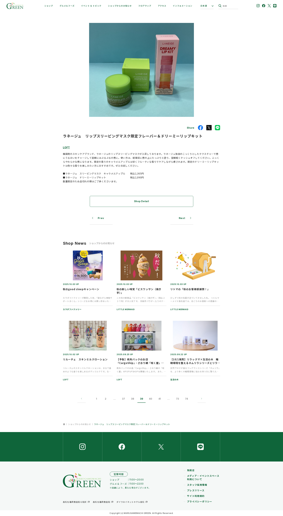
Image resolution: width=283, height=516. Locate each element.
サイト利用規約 (196, 496)
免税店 (191, 470)
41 (159, 398)
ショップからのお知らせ (120, 5)
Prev (101, 218)
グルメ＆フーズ (67, 5)
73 (177, 398)
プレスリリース (196, 490)
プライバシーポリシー (199, 501)
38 (132, 398)
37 (123, 398)
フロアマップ (144, 5)
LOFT (66, 147)
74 (186, 398)
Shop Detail (141, 201)
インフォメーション (182, 5)
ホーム (64, 424)
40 (150, 398)
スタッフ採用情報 (197, 484)
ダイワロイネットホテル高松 (130, 501)
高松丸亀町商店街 (101, 501)
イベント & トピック (91, 5)
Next (182, 218)
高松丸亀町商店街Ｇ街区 (75, 501)
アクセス (162, 5)
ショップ (48, 5)
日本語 (203, 6)
